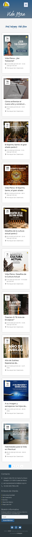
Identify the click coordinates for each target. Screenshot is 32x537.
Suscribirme (8, 520)
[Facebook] (12, 527)
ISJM (9, 531)
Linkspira (19, 533)
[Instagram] (16, 527)
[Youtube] (19, 527)
